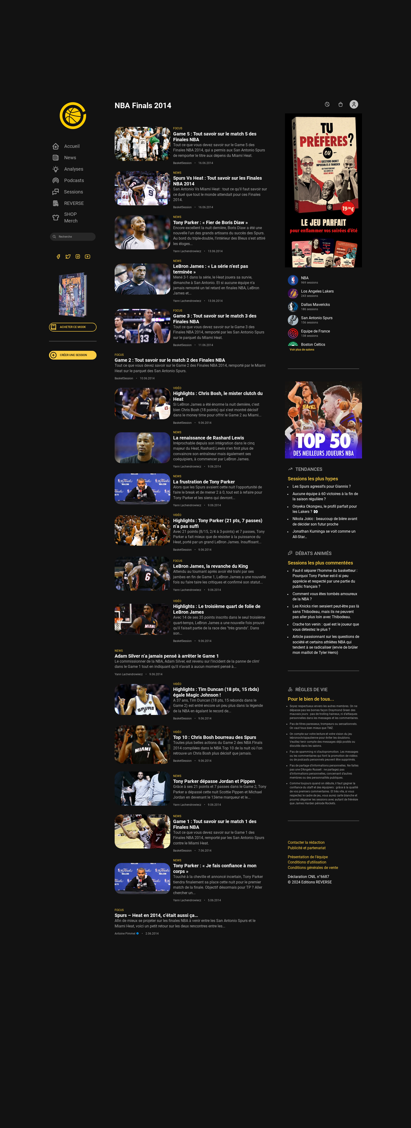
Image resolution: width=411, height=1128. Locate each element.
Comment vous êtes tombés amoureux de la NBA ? (325, 596)
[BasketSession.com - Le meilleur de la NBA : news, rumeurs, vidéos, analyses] (72, 115)
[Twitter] (67, 257)
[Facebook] (58, 257)
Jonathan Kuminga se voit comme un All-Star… (324, 534)
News (70, 157)
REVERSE (74, 203)
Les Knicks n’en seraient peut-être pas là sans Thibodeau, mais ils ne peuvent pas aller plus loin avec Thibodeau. (326, 611)
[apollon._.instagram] (77, 257)
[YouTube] (87, 257)
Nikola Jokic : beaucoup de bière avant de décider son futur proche (325, 521)
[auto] (327, 104)
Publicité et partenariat (307, 848)
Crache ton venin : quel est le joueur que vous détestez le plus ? (326, 627)
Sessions (73, 192)
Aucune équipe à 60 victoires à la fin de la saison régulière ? (325, 496)
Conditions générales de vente (313, 867)
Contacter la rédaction (306, 842)
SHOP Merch (71, 217)
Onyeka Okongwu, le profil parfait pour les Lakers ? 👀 (325, 509)
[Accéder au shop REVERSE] (340, 104)
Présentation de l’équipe (308, 857)
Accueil (72, 146)
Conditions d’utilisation (307, 862)
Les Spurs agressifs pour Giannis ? (322, 486)
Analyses (73, 169)
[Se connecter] (354, 104)
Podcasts (74, 180)
